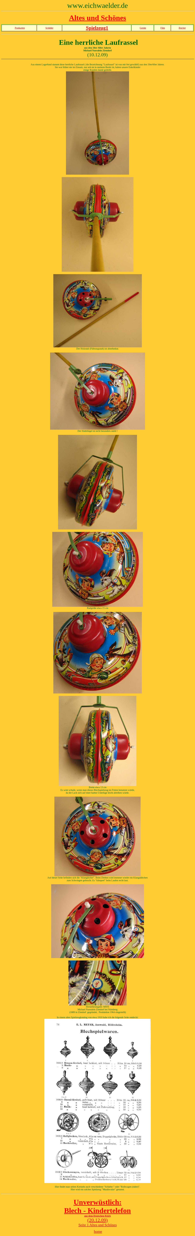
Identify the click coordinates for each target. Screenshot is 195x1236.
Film (162, 28)
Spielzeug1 (97, 28)
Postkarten (20, 28)
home (98, 1231)
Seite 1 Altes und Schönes (97, 1225)
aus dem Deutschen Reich (97, 1216)
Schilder (49, 28)
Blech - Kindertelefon (97, 1210)
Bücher (182, 28)
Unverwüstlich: (98, 1202)
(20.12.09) (97, 1220)
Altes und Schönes (97, 18)
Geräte (143, 28)
